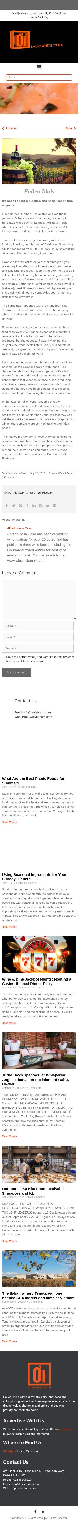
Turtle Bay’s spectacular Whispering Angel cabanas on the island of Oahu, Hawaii (35, 1079)
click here (66, 1429)
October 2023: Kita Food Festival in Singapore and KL (33, 1191)
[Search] (68, 77)
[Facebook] (35, 1511)
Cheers (53, 473)
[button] (39, 66)
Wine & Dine (65, 473)
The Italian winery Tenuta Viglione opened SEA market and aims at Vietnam (38, 1295)
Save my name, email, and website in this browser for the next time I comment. (40, 659)
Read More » (9, 822)
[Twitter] (43, 1511)
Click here (9, 1451)
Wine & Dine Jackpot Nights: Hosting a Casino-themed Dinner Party (36, 981)
